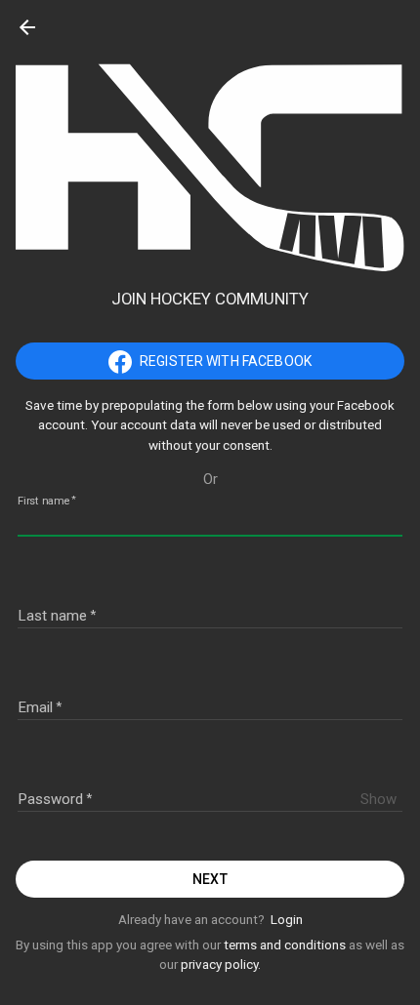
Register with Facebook (226, 361)
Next (210, 879)
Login (287, 919)
